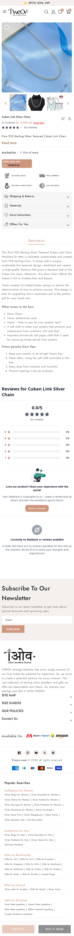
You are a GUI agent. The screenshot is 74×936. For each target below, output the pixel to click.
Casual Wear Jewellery (39, 904)
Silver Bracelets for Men (40, 835)
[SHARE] (71, 118)
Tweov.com (19, 760)
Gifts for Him (26, 859)
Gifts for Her (11, 859)
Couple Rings (48, 874)
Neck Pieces (52, 814)
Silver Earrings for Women (18, 804)
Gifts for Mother (52, 869)
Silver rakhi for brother (16, 889)
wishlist (64, 119)
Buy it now (55, 929)
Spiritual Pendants (14, 844)
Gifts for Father (33, 869)
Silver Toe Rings (44, 809)
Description (36, 240)
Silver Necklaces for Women (19, 809)
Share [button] (68, 118)
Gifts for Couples (45, 859)
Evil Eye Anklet (35, 819)
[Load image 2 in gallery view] (36, 102)
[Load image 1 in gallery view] (18, 102)
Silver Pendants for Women (47, 804)
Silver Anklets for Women (45, 799)
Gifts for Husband (14, 864)
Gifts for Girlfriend (14, 869)
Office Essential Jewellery (40, 909)
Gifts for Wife (32, 864)
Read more (9, 143)
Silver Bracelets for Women (45, 794)
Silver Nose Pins (13, 814)
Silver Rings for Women (16, 794)
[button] (46, 12)
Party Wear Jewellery (15, 904)
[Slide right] (68, 103)
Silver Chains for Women (17, 799)
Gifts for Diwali (38, 889)
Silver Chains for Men (42, 840)
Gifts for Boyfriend (51, 864)
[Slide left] (6, 103)
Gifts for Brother (30, 874)
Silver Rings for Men (15, 835)
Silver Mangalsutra (33, 814)
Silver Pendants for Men (17, 840)
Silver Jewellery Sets (15, 819)
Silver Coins (54, 889)
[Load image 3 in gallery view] (55, 102)
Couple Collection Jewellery (19, 914)
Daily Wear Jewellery (15, 909)
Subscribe (13, 629)
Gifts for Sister (12, 874)
